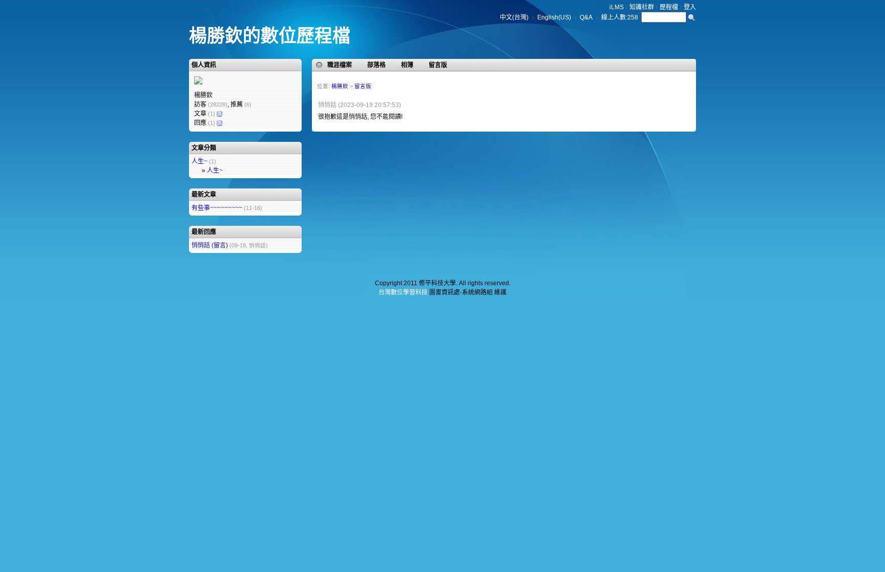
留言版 (438, 65)
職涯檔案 (339, 65)
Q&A (586, 17)
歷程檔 (669, 7)
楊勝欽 (339, 86)
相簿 (407, 65)
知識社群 (641, 7)
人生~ (199, 161)
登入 (690, 7)
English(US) (554, 17)
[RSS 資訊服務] (219, 113)
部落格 (376, 65)
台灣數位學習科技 (403, 292)
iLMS (616, 7)
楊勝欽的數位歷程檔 (269, 36)
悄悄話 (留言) (210, 245)
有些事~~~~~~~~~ (217, 207)
